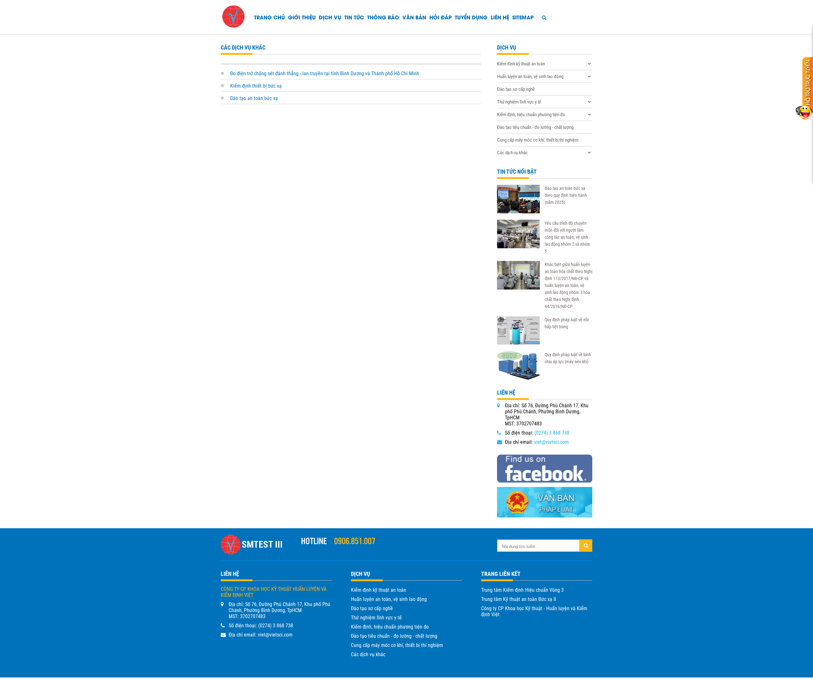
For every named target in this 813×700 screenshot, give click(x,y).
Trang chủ (269, 17)
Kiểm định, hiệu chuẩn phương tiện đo (531, 114)
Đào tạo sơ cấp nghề (516, 89)
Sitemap (523, 17)
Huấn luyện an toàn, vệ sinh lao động (530, 76)
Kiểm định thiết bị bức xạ (256, 86)
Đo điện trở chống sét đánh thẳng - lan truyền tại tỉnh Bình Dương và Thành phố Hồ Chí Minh (324, 73)
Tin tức (354, 17)
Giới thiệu (302, 17)
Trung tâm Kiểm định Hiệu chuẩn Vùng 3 (522, 590)
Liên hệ (500, 17)
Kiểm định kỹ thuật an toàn (521, 64)
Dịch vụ (330, 17)
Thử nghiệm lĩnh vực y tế (519, 102)
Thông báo (383, 17)
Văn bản (414, 17)
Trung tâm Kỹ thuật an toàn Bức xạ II (518, 599)
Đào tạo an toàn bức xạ (254, 98)
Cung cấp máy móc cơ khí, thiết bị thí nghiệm (537, 140)
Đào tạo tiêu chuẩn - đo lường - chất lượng (535, 127)
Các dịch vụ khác (512, 153)
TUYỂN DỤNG (471, 17)
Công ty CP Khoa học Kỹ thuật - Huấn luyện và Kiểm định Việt (534, 611)
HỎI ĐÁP (440, 17)
